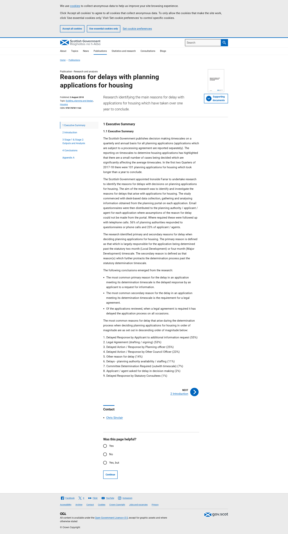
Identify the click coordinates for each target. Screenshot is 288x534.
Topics (74, 51)
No (111, 454)
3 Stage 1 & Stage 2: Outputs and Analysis (73, 141)
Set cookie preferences (137, 28)
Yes (111, 446)
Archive (78, 504)
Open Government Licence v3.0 (111, 517)
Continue (110, 474)
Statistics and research (124, 51)
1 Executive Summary (73, 125)
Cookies (101, 504)
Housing (64, 104)
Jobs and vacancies (138, 504)
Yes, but (114, 462)
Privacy (155, 504)
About (63, 51)
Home (63, 60)
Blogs (163, 51)
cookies (75, 6)
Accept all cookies (72, 28)
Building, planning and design (79, 101)
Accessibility (65, 504)
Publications (100, 51)
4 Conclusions (69, 150)
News (86, 51)
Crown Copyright (117, 504)
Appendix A (68, 157)
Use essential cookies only (103, 28)
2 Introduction (69, 132)
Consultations (148, 51)
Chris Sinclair (114, 417)
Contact (90, 504)
